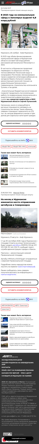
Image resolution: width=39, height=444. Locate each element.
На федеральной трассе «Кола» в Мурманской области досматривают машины (21, 332)
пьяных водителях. (8, 274)
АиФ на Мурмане (19, 233)
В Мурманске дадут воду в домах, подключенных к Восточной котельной (22, 181)
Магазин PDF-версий (10, 373)
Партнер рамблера (19, 434)
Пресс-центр (26, 373)
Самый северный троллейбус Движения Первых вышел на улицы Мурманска (22, 344)
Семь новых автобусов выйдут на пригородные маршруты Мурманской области (21, 326)
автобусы (17, 245)
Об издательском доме (12, 360)
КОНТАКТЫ (6, 367)
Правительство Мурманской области (15, 49)
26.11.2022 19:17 (6, 8)
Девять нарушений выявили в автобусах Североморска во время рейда (22, 338)
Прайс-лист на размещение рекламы (18, 370)
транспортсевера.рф (26, 267)
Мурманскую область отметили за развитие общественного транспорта (21, 318)
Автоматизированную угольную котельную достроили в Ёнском (20, 156)
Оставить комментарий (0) (19, 131)
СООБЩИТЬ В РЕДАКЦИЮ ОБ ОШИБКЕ (17, 376)
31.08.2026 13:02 (6, 193)
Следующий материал (19, 438)
